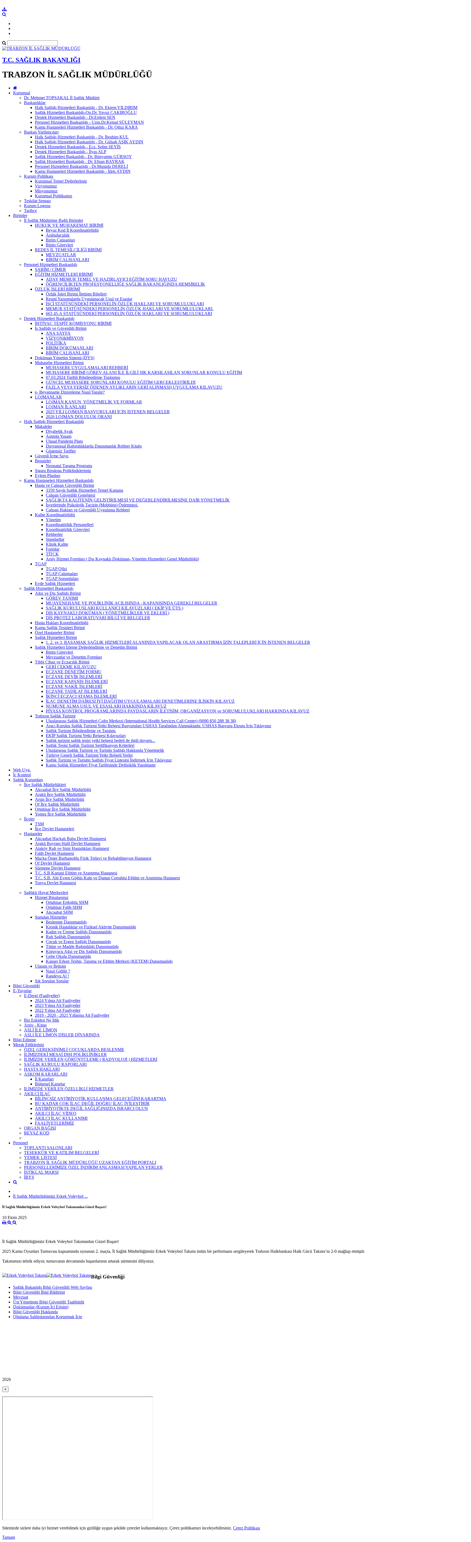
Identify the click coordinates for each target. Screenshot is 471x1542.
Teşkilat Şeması (37, 200)
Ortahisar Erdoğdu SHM (67, 902)
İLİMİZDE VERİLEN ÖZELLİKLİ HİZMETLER (69, 1089)
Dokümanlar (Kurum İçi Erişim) (40, 1307)
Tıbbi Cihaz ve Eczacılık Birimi (62, 662)
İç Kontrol (22, 774)
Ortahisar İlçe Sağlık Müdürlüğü (62, 809)
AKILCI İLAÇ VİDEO (55, 1113)
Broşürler (43, 460)
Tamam (8, 1537)
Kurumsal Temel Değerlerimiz (61, 181)
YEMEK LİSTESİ (40, 1157)
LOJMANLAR (48, 397)
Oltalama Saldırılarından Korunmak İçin (47, 1316)
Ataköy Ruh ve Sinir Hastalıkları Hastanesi (72, 848)
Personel (20, 1142)
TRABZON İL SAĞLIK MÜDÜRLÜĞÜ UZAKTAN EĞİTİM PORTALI (90, 1162)
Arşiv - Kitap (35, 1025)
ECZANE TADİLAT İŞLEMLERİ (76, 691)
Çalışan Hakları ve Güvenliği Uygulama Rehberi (88, 510)
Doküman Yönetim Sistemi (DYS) (64, 357)
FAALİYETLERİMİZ (54, 1123)
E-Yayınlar (22, 990)
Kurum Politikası (38, 176)
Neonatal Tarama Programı (69, 465)
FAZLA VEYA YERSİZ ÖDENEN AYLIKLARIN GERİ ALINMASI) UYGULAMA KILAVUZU (134, 387)
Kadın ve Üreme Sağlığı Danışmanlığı (78, 932)
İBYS (29, 1177)
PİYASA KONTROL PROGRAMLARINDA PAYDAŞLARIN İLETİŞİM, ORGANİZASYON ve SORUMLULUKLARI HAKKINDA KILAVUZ (177, 711)
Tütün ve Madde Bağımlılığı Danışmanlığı (82, 946)
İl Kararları (44, 1079)
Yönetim (53, 519)
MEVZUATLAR (61, 254)
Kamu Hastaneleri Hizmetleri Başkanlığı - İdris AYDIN (83, 171)
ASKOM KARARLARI (45, 1074)
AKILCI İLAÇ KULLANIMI (61, 1118)
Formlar (52, 549)
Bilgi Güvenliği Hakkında (35, 1311)
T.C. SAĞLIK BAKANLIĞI (41, 60)
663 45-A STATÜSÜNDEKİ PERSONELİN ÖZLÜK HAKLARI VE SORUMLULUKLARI (129, 313)
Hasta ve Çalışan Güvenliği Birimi (64, 485)
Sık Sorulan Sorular (52, 981)
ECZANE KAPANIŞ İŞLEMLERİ (77, 681)
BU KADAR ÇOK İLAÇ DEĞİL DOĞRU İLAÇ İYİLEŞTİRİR (92, 1103)
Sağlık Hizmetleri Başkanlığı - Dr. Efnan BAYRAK (80, 161)
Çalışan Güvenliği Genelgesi (70, 495)
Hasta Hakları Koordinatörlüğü (61, 622)
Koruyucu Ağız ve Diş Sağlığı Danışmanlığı (84, 951)
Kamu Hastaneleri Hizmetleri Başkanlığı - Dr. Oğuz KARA (86, 127)
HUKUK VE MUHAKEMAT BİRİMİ (69, 225)
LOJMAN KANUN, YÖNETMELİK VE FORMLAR (94, 402)
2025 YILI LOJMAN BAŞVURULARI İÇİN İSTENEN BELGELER (108, 411)
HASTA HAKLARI (42, 1069)
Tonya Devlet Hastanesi (55, 882)
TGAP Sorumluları (62, 578)
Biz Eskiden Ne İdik (41, 1020)
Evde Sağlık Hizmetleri (55, 583)
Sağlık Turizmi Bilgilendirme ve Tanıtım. (81, 730)
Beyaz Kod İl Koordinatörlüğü (72, 230)
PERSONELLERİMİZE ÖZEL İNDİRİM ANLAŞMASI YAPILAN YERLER (93, 1167)
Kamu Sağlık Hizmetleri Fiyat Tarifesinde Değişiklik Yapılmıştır (101, 765)
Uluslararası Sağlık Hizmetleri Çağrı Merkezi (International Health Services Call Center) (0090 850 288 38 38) (141, 721)
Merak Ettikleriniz (28, 1044)
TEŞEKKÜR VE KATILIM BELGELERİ (61, 1152)
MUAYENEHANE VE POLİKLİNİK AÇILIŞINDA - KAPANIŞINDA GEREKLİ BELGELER (131, 603)
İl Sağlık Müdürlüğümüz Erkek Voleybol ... (50, 1196)
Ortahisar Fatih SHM (64, 907)
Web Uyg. (22, 770)
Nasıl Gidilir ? (58, 971)
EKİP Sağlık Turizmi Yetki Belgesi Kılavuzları (86, 735)
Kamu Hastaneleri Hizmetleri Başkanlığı (58, 480)
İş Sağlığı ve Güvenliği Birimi (60, 328)
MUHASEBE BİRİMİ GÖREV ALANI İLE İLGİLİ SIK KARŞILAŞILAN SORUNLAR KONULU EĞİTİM (144, 372)
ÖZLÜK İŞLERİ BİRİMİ (57, 289)
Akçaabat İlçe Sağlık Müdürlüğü (63, 789)
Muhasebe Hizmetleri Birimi (59, 362)
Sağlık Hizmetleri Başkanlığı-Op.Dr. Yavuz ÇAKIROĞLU (86, 112)
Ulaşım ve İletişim (50, 966)
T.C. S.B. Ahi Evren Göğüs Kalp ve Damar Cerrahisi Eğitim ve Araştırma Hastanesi (107, 878)
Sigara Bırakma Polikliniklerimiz (63, 470)
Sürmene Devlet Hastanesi (57, 868)
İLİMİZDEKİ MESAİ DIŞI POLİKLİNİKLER (65, 1054)
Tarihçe (30, 210)
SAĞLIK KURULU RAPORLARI (55, 1064)
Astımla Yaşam (58, 436)
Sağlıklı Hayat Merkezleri (46, 892)
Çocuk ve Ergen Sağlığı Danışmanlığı (78, 941)
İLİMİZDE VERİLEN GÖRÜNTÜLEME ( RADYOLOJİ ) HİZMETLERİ (90, 1059)
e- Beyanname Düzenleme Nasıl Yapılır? (70, 392)
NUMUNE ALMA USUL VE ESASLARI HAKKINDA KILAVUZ (106, 706)
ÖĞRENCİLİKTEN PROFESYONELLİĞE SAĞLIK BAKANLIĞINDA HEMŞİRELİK (125, 284)
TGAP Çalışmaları (62, 573)
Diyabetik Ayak (59, 431)
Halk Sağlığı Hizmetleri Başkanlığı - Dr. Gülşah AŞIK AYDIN (89, 142)
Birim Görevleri (59, 245)
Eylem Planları (47, 475)
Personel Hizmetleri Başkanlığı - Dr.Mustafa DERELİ (81, 166)
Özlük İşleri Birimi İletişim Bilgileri (76, 294)
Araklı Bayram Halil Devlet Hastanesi (67, 843)
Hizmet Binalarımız (51, 897)
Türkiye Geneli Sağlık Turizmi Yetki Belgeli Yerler (89, 755)
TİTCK (52, 554)
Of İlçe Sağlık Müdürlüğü (57, 804)
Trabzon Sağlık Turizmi (55, 716)
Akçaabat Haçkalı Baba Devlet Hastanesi (70, 838)
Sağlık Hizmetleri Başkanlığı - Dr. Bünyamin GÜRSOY (83, 156)
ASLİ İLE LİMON (40, 1030)
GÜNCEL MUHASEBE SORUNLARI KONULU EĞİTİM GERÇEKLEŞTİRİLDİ (120, 382)
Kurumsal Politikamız (53, 196)
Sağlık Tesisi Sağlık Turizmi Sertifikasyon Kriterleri (90, 745)
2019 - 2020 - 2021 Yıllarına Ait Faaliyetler (72, 1015)
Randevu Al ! (57, 976)
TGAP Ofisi (56, 568)
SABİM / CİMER (50, 269)
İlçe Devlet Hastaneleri (54, 828)
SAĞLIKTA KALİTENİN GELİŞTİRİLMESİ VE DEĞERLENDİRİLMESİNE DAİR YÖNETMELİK (138, 500)
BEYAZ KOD (36, 1133)
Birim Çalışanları (60, 240)
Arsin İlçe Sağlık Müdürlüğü (59, 799)
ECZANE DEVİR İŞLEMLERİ (74, 676)
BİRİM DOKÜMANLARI (69, 348)
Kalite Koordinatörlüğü (55, 514)
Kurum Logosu (37, 205)
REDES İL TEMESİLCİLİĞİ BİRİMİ (68, 250)
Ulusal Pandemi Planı (64, 441)
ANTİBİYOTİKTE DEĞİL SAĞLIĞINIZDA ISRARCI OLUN (91, 1108)
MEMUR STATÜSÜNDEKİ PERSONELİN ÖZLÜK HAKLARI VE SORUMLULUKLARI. (129, 308)
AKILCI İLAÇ (37, 1093)
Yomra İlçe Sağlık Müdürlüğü (60, 814)
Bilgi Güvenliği (26, 985)
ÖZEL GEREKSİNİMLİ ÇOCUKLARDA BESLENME (74, 1049)
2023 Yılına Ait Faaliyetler (57, 1005)
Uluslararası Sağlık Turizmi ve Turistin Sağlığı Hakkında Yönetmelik (105, 750)
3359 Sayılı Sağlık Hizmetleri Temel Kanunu (84, 490)
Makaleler (43, 426)
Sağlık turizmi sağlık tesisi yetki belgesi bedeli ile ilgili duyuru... (100, 740)
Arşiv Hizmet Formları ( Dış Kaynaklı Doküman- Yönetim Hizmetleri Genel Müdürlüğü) (122, 559)
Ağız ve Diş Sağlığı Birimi (58, 593)
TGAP (41, 564)
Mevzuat (20, 1297)
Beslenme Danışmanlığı (66, 922)
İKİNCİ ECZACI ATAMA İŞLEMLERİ (81, 696)
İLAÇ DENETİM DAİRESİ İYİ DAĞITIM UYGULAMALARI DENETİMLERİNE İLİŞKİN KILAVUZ (140, 701)
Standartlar (55, 539)
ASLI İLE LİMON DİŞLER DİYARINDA (62, 1035)
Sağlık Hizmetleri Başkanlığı (48, 588)
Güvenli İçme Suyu (51, 456)
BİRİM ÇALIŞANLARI (67, 259)
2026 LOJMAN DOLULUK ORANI (79, 416)
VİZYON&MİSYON (65, 338)
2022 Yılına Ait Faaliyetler (57, 1010)
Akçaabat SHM (59, 912)
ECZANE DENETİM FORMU (73, 671)
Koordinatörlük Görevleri (68, 529)
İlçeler (29, 819)
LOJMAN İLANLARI (66, 407)
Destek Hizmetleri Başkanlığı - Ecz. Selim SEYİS (78, 146)
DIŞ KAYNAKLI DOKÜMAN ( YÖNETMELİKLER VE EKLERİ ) (107, 613)
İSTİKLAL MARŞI (41, 1172)
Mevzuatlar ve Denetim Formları (74, 657)
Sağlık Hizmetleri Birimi (56, 637)
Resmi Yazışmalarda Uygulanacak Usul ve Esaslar (89, 299)
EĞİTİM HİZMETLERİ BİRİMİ (64, 274)
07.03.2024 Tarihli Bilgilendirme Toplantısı (83, 377)
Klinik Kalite (57, 544)
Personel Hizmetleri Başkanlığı (50, 264)
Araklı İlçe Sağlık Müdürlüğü (60, 794)
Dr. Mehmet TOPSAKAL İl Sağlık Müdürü (61, 97)
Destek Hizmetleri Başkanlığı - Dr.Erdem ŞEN (75, 117)
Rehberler (54, 534)
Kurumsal (21, 92)
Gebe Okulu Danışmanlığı (68, 956)
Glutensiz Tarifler (61, 451)
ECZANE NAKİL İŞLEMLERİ (74, 686)
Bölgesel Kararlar (50, 1084)
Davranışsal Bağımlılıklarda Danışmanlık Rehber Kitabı (94, 446)
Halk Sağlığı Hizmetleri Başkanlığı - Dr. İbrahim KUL (82, 137)
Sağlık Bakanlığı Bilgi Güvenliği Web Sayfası (52, 1287)
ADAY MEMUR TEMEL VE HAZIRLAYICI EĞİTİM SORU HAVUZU (111, 279)
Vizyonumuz (46, 186)
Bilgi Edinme (24, 1039)
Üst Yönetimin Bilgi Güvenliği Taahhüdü (48, 1302)
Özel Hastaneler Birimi (54, 632)
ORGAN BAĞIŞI (40, 1128)
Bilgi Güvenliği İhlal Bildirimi (39, 1292)
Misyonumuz (46, 191)
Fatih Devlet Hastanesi (54, 853)
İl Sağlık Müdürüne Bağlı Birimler (53, 220)
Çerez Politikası (246, 1528)
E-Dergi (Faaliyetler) (42, 995)
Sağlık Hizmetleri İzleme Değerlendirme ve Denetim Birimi (86, 647)
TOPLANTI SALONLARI (48, 1147)
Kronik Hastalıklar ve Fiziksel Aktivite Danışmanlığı (91, 927)
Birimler (20, 215)
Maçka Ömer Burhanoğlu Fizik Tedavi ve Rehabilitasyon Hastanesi (93, 858)
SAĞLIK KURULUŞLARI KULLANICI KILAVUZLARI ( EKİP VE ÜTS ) (114, 608)
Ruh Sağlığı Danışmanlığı (68, 936)
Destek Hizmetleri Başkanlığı (49, 318)
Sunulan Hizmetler (51, 917)
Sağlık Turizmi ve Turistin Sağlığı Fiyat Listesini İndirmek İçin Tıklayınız (109, 760)
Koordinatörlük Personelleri (69, 524)
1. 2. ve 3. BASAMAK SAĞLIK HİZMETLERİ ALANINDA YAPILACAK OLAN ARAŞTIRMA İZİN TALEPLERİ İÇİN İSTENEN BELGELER (178, 642)
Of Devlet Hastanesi (52, 863)
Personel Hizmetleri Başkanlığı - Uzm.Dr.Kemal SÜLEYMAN (89, 122)
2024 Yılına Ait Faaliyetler (57, 1000)
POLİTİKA (56, 343)
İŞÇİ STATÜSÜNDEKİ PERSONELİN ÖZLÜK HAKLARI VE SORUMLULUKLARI (125, 303)
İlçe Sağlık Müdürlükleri (45, 784)
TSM (39, 824)
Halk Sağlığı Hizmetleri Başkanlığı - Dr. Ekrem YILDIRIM (86, 107)
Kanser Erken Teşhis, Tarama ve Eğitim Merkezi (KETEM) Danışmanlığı (109, 961)
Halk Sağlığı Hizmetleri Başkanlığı (54, 421)
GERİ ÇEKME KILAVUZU (71, 667)
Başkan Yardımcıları (41, 132)
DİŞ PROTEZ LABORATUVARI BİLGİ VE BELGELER (98, 617)
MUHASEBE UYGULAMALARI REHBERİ (87, 367)
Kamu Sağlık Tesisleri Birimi (60, 627)
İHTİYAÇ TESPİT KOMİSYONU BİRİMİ (73, 323)
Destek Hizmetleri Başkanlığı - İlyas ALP (70, 151)
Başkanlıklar (35, 102)
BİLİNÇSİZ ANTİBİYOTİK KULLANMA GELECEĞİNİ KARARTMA (100, 1098)
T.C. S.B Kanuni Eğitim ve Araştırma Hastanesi (76, 873)
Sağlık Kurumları (28, 779)
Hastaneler (33, 833)
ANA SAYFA (58, 333)
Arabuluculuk (58, 235)
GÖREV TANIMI (62, 598)
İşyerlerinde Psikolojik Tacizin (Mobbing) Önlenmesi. (92, 505)
